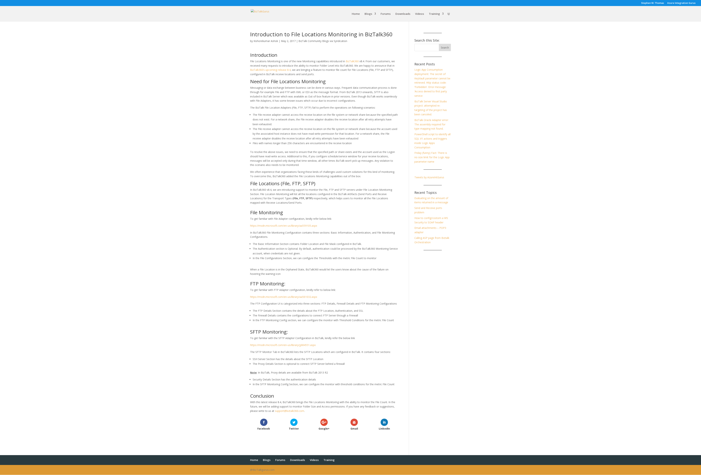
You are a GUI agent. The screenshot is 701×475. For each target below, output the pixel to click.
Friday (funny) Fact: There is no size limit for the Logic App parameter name (432, 157)
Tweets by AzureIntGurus (429, 177)
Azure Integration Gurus (681, 3)
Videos (419, 14)
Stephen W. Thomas (652, 3)
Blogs (368, 14)
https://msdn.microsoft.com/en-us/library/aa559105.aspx (283, 225)
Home (356, 14)
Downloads (402, 14)
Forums (386, 14)
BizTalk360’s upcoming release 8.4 (270, 70)
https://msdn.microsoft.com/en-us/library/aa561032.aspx (283, 297)
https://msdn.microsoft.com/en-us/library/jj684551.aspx (283, 345)
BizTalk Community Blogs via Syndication (322, 41)
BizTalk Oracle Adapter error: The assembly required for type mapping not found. (431, 124)
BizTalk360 (352, 61)
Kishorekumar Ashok (266, 41)
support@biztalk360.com (289, 411)
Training (434, 14)
